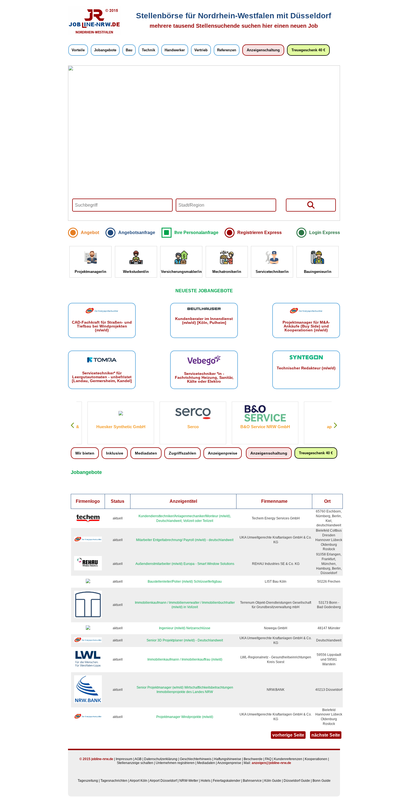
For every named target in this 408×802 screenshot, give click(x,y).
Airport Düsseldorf (163, 781)
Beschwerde (253, 759)
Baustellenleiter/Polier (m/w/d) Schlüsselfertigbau (185, 581)
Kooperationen (316, 759)
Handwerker (175, 50)
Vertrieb (201, 50)
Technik (148, 50)
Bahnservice (252, 781)
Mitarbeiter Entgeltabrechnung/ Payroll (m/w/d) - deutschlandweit (184, 540)
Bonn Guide (322, 781)
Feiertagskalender (226, 781)
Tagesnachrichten (113, 781)
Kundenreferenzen (288, 759)
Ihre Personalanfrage (196, 232)
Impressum (124, 759)
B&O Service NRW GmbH (254, 426)
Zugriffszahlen (182, 453)
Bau (129, 50)
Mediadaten (146, 453)
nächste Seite (325, 735)
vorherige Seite (288, 735)
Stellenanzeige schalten (135, 763)
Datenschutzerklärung (160, 759)
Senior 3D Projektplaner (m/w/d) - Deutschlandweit (185, 640)
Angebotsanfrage (136, 232)
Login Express (324, 232)
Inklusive (114, 453)
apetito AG (326, 426)
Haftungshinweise (227, 759)
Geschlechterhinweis (195, 759)
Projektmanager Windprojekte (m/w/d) (184, 717)
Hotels (205, 781)
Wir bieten (84, 453)
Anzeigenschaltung (263, 50)
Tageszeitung (88, 781)
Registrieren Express (259, 232)
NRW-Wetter (188, 781)
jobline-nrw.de (102, 759)
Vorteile (78, 50)
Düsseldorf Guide (297, 781)
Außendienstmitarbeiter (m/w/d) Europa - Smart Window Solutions (184, 564)
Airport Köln (138, 781)
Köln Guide (272, 781)
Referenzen (226, 50)
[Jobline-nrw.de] (94, 33)
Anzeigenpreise (222, 453)
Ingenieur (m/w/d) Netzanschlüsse (184, 628)
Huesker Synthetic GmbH (109, 426)
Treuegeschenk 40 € (308, 50)
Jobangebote (105, 50)
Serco (182, 426)
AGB (138, 759)
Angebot (90, 232)
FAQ (268, 759)
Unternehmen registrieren (175, 763)
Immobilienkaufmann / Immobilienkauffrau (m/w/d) (184, 659)
